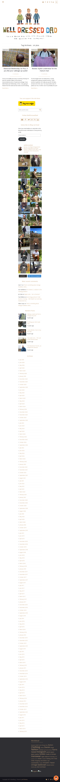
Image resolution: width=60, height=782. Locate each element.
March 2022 (22, 459)
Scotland (44, 758)
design (52, 747)
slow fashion (43, 760)
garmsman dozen (48, 749)
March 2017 (22, 596)
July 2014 (21, 684)
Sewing (48, 758)
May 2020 (21, 516)
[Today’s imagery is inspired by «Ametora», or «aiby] (24, 184)
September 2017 (23, 580)
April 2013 (21, 726)
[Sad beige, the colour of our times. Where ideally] (24, 196)
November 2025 (23, 381)
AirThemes (25, 779)
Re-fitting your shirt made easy (33, 322)
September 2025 (23, 387)
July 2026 (21, 359)
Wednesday (33, 767)
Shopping (37, 760)
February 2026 (23, 373)
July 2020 (21, 514)
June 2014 (21, 687)
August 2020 (22, 511)
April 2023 (21, 431)
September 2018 (23, 549)
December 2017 (23, 571)
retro (36, 758)
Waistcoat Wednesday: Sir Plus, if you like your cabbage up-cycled (16, 69)
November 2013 (23, 706)
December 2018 (23, 541)
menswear (36, 756)
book (37, 745)
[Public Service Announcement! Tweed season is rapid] (36, 208)
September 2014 (23, 679)
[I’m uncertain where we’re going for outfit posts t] (24, 172)
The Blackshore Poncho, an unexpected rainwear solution (34, 347)
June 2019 (21, 536)
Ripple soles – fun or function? (32, 294)
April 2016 (21, 626)
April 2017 (21, 593)
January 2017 (22, 602)
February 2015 (23, 665)
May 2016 (21, 624)
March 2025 (22, 398)
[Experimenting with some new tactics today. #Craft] (36, 244)
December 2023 (23, 412)
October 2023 (22, 417)
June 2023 (21, 426)
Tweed (52, 763)
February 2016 (23, 632)
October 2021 (22, 472)
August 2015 (22, 648)
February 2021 (23, 494)
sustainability (35, 763)
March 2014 (22, 695)
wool (38, 767)
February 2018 (23, 566)
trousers (46, 762)
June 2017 (21, 588)
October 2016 (22, 610)
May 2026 (21, 365)
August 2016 (22, 615)
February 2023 (23, 437)
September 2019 (23, 530)
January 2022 (22, 464)
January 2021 (22, 497)
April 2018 (21, 560)
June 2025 (21, 390)
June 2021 (21, 483)
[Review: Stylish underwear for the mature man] (44, 57)
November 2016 (23, 607)
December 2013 (23, 704)
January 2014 (22, 701)
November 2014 (23, 673)
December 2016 (23, 604)
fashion (34, 749)
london (42, 754)
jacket (48, 752)
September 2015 (23, 646)
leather (37, 754)
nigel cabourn (45, 756)
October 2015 (22, 643)
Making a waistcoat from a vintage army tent (34, 314)
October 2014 (22, 676)
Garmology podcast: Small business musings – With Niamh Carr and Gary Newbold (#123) (30, 299)
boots (40, 745)
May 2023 (21, 428)
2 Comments (16, 74)
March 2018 (22, 563)
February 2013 (23, 731)
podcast (33, 758)
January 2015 (22, 668)
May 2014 (21, 690)
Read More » (5, 88)
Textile (40, 763)
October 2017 (22, 577)
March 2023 (22, 434)
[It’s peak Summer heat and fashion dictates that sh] (36, 196)
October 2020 (22, 505)
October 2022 (22, 442)
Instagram (41, 751)
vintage (34, 765)
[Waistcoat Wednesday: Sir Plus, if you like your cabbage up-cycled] (15, 57)
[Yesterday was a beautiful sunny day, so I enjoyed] (36, 267)
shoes (33, 760)
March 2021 (22, 492)
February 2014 (23, 698)
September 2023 (23, 420)
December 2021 (23, 467)
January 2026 (22, 376)
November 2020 (23, 503)
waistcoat (42, 764)
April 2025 (21, 395)
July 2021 (21, 481)
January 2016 (22, 635)
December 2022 (23, 439)
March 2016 (22, 629)
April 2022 (21, 456)
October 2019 (22, 527)
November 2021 (23, 470)
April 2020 (21, 519)
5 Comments (44, 74)
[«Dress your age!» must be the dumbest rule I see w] (36, 256)
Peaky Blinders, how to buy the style (34, 330)
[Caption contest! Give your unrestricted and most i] (24, 160)
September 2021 (23, 475)
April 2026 (21, 368)
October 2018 (22, 547)
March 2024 (22, 406)
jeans (33, 754)
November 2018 (23, 544)
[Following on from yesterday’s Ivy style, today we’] (36, 172)
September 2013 (23, 712)
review (39, 758)
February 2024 (23, 409)
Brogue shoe (45, 745)
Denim (47, 747)
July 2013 (21, 717)
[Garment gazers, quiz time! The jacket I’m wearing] (24, 220)
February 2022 (23, 461)
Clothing (35, 747)
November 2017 (23, 574)
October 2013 (22, 709)
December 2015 (23, 637)
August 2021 (22, 478)
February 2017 (23, 599)
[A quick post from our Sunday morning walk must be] (36, 220)
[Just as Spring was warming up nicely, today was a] (24, 232)
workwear (43, 767)
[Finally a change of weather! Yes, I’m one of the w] (24, 208)
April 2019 (21, 538)
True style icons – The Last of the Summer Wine (34, 338)
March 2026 (22, 370)
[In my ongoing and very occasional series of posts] (24, 244)
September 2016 (23, 613)
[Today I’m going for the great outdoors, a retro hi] (36, 232)
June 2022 (21, 450)
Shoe (55, 758)
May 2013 (21, 723)
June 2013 (21, 720)
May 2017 (21, 591)
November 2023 (23, 414)
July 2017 (21, 585)
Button (50, 745)
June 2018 (21, 555)
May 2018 (21, 558)
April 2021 (21, 489)
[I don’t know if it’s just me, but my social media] (36, 160)
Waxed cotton (50, 765)
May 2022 (21, 453)
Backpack (33, 745)
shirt (52, 758)
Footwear (41, 750)
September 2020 (23, 508)
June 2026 (21, 362)
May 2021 (21, 486)
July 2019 (21, 533)
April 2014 (21, 693)
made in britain (51, 754)
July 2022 (21, 448)
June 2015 (21, 654)
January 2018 (22, 569)
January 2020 (22, 525)
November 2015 (23, 640)
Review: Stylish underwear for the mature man (44, 69)
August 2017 (22, 582)
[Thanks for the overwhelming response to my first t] (24, 256)
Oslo (56, 756)
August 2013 (22, 715)
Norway (52, 756)
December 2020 (23, 500)
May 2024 (21, 401)
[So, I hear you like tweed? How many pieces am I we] (24, 267)
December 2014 (23, 670)
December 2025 (23, 379)
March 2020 (22, 522)
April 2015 (21, 659)
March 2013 (22, 728)
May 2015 (21, 657)
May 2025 (21, 392)
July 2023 (21, 423)
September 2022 (23, 445)
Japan (52, 752)
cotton (42, 747)
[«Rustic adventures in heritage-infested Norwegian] (36, 184)
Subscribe (22, 139)
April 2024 (21, 403)
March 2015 (22, 662)
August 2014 (22, 682)
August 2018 (22, 552)
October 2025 (22, 384)
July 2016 (21, 618)
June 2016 (21, 621)
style (48, 760)
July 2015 (21, 651)
